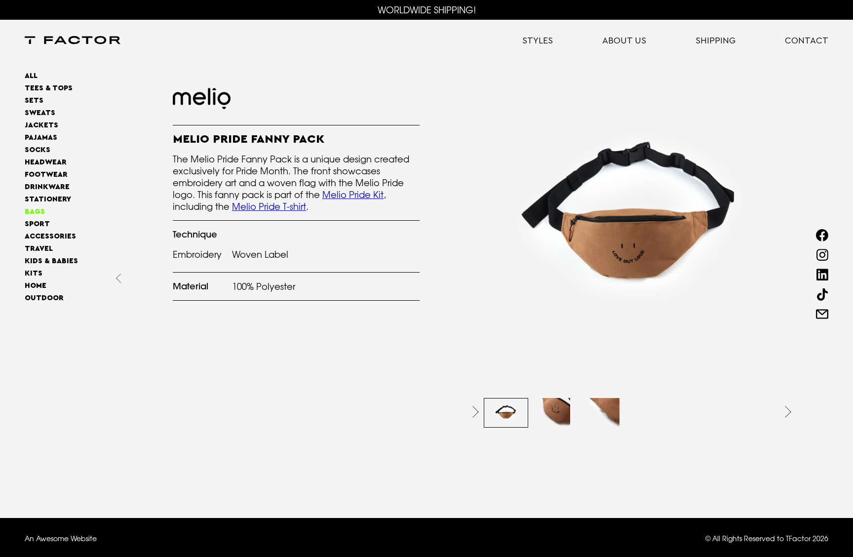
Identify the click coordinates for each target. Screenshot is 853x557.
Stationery (48, 199)
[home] (72, 41)
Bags (35, 211)
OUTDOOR (44, 298)
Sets (34, 100)
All (31, 76)
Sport (37, 224)
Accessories (50, 236)
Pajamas (41, 137)
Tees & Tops (49, 88)
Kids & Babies (51, 261)
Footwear (46, 174)
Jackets (41, 125)
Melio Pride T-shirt (269, 206)
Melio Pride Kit (353, 194)
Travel (39, 248)
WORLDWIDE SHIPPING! (427, 9)
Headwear (46, 162)
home (35, 285)
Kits (33, 273)
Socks (37, 150)
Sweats (40, 113)
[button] (475, 412)
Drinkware (47, 187)
